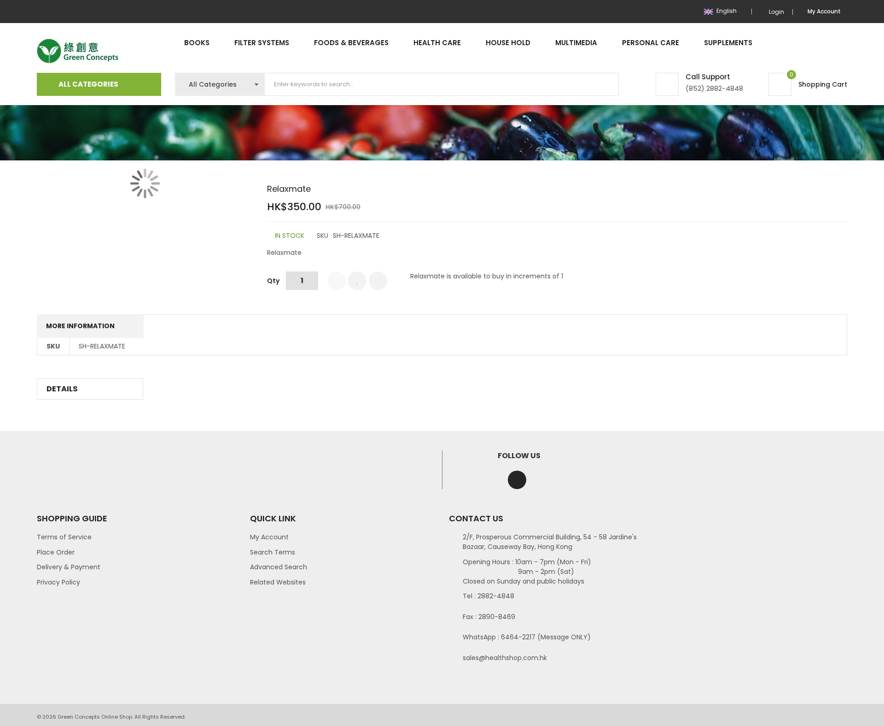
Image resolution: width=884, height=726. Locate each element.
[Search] (604, 84)
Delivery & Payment (68, 567)
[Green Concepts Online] (77, 51)
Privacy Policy (58, 582)
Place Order (56, 552)
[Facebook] (517, 480)
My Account (269, 537)
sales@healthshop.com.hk (505, 657)
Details (62, 389)
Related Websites (278, 582)
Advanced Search (278, 567)
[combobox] (442, 84)
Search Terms (272, 552)
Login (776, 12)
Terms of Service (64, 537)
